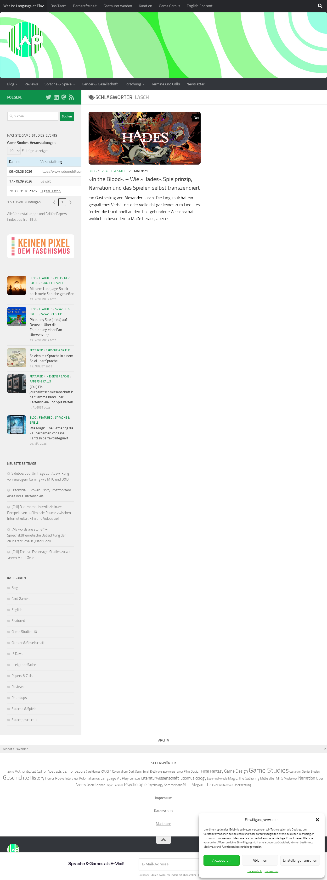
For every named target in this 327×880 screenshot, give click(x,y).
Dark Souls (135, 771)
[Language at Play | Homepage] (25, 39)
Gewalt (45, 181)
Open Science (96, 785)
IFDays (60, 778)
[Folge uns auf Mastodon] (64, 97)
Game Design (236, 771)
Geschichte (16, 777)
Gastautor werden (117, 6)
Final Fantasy (212, 771)
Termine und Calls (165, 84)
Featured (45, 278)
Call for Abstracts (49, 771)
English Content (200, 6)
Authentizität (25, 771)
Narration (306, 778)
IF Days (17, 654)
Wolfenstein (226, 785)
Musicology (291, 778)
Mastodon (163, 824)
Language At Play (115, 778)
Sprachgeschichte (54, 314)
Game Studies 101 (25, 632)
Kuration (145, 6)
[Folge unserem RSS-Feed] (71, 97)
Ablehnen (260, 860)
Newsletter (195, 84)
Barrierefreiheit (85, 6)
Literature (135, 778)
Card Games (20, 599)
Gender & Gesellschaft (100, 84)
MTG (279, 778)
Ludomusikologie (217, 778)
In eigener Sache (57, 376)
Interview (72, 778)
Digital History (50, 191)
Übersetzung (242, 785)
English (16, 610)
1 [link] (62, 202)
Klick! (34, 219)
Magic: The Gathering (243, 778)
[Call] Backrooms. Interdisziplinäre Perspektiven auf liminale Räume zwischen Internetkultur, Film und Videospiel (39, 513)
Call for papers (73, 771)
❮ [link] (54, 202)
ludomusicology (193, 778)
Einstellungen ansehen (300, 860)
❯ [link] (70, 202)
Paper (109, 785)
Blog (10, 84)
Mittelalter (267, 778)
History (37, 778)
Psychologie (135, 784)
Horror (49, 778)
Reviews (31, 84)
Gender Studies (311, 771)
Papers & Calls (40, 381)
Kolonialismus (89, 778)
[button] (317, 819)
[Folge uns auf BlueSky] (48, 97)
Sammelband (173, 785)
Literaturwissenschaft (160, 778)
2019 (10, 771)
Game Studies (269, 770)
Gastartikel (295, 771)
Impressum (271, 871)
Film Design (192, 771)
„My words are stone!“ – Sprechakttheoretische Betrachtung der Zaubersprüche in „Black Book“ (36, 535)
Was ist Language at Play (23, 6)
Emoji (145, 771)
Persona (118, 785)
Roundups (19, 698)
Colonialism (120, 771)
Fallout (179, 771)
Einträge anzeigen (35, 151)
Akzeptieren (221, 860)
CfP (108, 771)
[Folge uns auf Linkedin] (56, 97)
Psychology (155, 785)
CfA (103, 771)
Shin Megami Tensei (200, 784)
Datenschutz (255, 871)
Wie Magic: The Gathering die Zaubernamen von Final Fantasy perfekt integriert (51, 433)
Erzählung (156, 771)
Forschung (132, 84)
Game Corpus (169, 6)
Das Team (58, 6)
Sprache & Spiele (58, 84)
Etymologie (169, 771)
